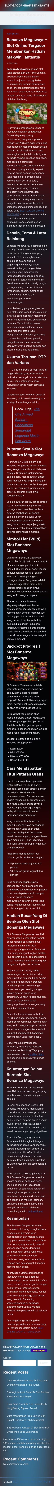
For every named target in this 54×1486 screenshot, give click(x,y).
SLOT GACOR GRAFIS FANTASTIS (32, 1481)
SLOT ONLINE (13, 34)
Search (7, 1357)
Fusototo (24, 1439)
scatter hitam (36, 1054)
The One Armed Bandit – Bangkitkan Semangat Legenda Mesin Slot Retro (27, 425)
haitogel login (35, 1211)
